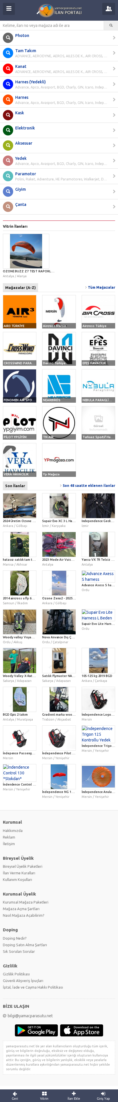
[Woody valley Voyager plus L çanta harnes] (19, 621)
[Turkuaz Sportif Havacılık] (98, 422)
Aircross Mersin (54, 325)
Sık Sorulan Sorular (19, 951)
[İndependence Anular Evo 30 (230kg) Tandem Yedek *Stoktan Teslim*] (98, 776)
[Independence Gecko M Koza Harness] (98, 505)
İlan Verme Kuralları (19, 873)
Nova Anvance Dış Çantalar (61, 637)
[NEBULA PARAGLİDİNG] (98, 385)
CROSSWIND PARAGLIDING (24, 363)
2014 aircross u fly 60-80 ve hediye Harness (34, 598)
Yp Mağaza (51, 474)
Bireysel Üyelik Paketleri (22, 866)
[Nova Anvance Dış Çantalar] (59, 621)
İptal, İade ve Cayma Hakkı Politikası (33, 987)
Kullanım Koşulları (17, 879)
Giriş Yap (103, 1098)
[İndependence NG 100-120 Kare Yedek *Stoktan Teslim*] (59, 776)
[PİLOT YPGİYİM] (19, 422)
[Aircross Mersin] (59, 311)
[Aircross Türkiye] (98, 311)
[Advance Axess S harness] (98, 576)
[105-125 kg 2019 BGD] (98, 660)
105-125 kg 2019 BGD (97, 675)
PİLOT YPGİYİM (15, 436)
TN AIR (48, 436)
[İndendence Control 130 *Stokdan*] (19, 773)
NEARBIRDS (51, 400)
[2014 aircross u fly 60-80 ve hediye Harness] (19, 582)
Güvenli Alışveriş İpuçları (23, 980)
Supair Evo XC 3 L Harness (61, 520)
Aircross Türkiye (94, 325)
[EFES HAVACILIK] (98, 348)
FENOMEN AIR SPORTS (21, 400)
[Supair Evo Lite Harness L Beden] (98, 615)
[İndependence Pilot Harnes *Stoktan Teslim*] (59, 737)
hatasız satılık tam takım (21, 559)
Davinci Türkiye (54, 363)
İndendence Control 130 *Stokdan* (28, 784)
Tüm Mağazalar (101, 287)
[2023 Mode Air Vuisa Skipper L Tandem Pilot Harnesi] (59, 544)
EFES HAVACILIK (94, 363)
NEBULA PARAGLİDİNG (99, 400)
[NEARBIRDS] (59, 385)
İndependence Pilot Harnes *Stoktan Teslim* (75, 753)
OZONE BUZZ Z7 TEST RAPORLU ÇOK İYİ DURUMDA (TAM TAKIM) (53, 271)
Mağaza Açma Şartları (21, 908)
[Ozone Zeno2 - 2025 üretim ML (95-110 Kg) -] (59, 582)
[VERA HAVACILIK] (19, 459)
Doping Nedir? (15, 938)
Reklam (9, 837)
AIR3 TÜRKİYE (14, 325)
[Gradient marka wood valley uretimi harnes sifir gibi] (59, 699)
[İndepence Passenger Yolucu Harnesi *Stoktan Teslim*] (19, 737)
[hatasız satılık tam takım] (19, 544)
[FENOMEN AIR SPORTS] (19, 385)
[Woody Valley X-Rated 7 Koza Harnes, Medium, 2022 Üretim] (19, 660)
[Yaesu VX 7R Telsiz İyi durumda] (98, 544)
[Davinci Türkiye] (59, 348)
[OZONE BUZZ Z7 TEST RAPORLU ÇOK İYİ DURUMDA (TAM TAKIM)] (29, 250)
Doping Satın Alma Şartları (25, 944)
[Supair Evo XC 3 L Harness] (59, 505)
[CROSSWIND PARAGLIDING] (19, 348)
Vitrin (44, 1098)
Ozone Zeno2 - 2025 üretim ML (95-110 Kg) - (74, 598)
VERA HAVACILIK (16, 474)
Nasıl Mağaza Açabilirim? (23, 915)
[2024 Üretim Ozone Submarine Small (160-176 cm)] (19, 505)
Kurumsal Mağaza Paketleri (25, 902)
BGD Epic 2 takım (15, 714)
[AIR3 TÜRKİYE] (19, 311)
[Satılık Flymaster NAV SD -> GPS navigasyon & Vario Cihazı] (59, 660)
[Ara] (111, 25)
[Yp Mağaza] (59, 459)
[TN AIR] (59, 422)
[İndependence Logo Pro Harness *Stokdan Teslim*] (98, 699)
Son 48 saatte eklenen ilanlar (89, 485)
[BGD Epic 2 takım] (19, 699)
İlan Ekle (74, 1098)
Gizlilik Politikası (16, 974)
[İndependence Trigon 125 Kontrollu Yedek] (98, 734)
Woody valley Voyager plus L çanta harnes (34, 637)
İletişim (9, 843)
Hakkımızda (13, 830)
